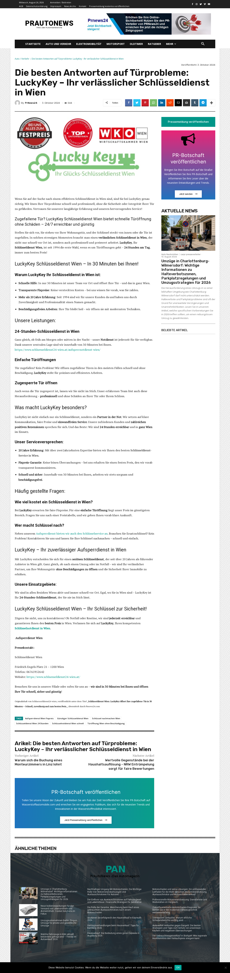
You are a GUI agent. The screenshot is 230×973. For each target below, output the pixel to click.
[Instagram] (197, 4)
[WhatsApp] (153, 102)
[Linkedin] (161, 102)
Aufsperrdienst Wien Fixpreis (39, 718)
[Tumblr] (194, 102)
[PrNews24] (18, 102)
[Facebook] (192, 4)
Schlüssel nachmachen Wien (106, 718)
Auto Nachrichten (169, 254)
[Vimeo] (205, 4)
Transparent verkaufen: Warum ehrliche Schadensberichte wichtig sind (172, 919)
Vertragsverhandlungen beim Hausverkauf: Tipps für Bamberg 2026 (113, 926)
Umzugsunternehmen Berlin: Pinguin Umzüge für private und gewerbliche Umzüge (59, 923)
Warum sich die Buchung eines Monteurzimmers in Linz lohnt (38, 762)
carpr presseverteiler (191, 254)
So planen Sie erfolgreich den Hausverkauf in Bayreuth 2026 (114, 919)
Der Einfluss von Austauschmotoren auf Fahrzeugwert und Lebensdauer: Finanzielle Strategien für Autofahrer (114, 900)
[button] (203, 44)
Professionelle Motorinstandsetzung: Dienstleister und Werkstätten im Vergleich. (179, 900)
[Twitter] (201, 4)
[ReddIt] (170, 102)
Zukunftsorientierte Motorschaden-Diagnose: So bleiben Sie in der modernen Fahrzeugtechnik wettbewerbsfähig (176, 910)
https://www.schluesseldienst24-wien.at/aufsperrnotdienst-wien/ (57, 350)
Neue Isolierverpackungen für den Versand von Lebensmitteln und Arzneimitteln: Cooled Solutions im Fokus (58, 910)
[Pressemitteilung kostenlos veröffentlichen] (148, 24)
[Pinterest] (145, 102)
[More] (211, 102)
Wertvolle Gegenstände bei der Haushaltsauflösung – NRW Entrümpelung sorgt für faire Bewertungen (121, 764)
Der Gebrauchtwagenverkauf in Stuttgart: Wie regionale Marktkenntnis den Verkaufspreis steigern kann (179, 936)
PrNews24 (31, 103)
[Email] (178, 102)
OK (178, 967)
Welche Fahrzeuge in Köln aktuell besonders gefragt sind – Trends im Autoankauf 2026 (58, 937)
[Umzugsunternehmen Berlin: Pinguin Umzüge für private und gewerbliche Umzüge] (28, 924)
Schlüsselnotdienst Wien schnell (68, 723)
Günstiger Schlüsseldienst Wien (72, 718)
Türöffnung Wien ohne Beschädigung (106, 723)
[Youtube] (209, 4)
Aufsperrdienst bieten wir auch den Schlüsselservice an (72, 533)
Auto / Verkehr (22, 58)
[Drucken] (186, 102)
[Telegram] (203, 102)
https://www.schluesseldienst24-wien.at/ (53, 677)
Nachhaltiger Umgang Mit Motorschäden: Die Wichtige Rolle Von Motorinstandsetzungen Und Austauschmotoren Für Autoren (114, 892)
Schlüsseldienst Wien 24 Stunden (32, 723)
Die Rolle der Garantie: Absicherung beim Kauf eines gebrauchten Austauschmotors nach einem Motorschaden (113, 910)
